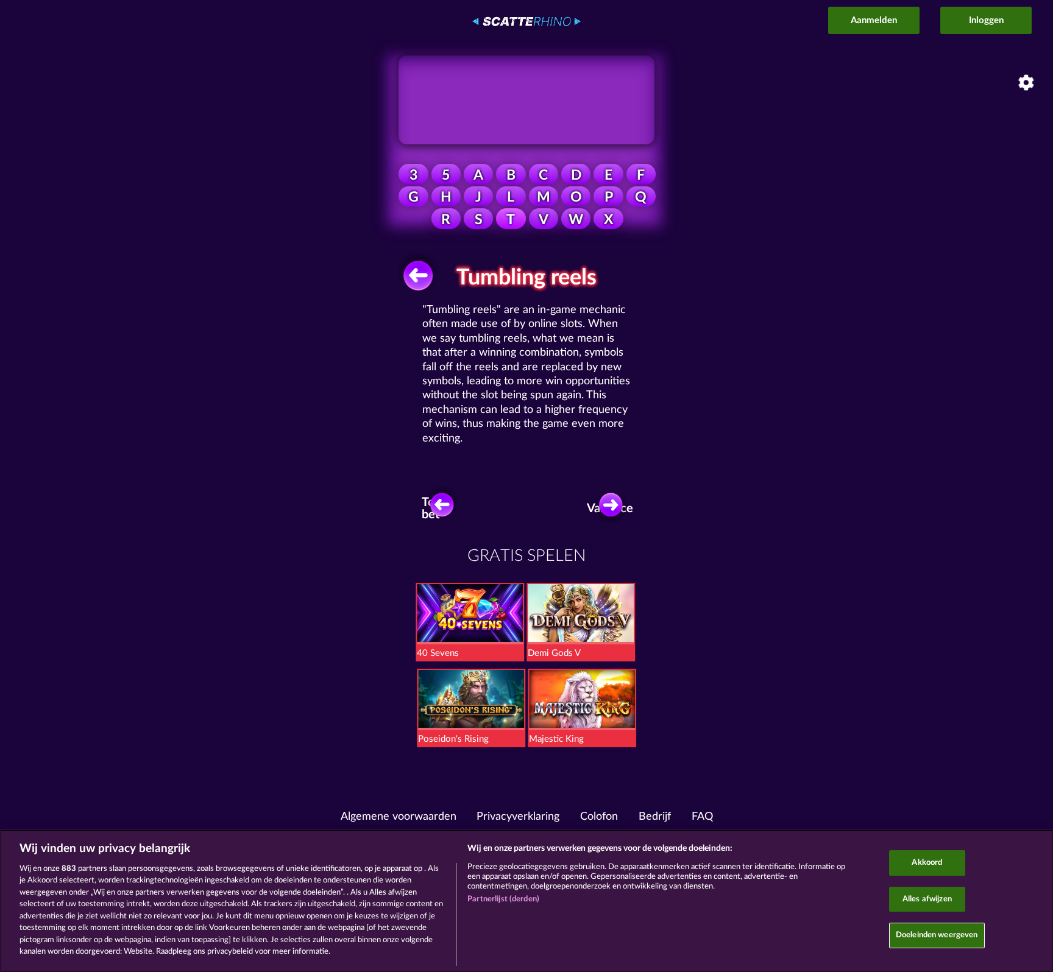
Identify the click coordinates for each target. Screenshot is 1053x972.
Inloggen (986, 20)
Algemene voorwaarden (398, 816)
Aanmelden (874, 20)
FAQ (702, 816)
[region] (526, 900)
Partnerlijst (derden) (503, 899)
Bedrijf (655, 816)
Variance (612, 508)
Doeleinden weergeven (937, 935)
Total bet (435, 508)
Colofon (599, 816)
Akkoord (927, 863)
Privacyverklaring (518, 816)
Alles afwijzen (927, 899)
